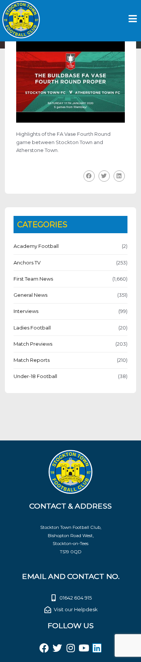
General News (30, 295)
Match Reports (32, 360)
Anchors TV (27, 263)
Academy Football (36, 246)
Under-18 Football (35, 376)
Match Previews (33, 344)
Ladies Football (32, 328)
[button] (89, 175)
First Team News (33, 279)
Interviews (26, 311)
